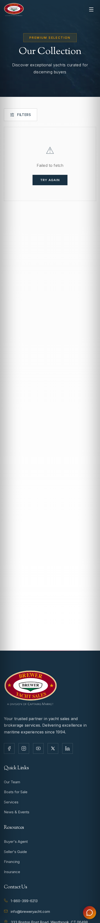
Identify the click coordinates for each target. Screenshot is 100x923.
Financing (12, 861)
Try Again (50, 180)
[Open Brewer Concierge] (89, 912)
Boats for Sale (15, 792)
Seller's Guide (15, 851)
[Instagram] (23, 748)
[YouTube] (38, 748)
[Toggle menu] (91, 9)
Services (11, 802)
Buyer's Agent (16, 841)
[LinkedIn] (67, 748)
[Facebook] (9, 748)
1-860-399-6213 (24, 901)
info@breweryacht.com (30, 911)
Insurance (12, 871)
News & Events (16, 812)
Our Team (12, 782)
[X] (53, 748)
